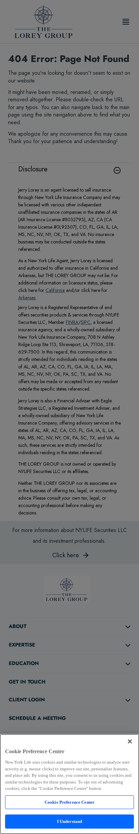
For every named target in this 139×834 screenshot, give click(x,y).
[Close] (129, 741)
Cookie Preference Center (69, 802)
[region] (69, 784)
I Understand (69, 821)
